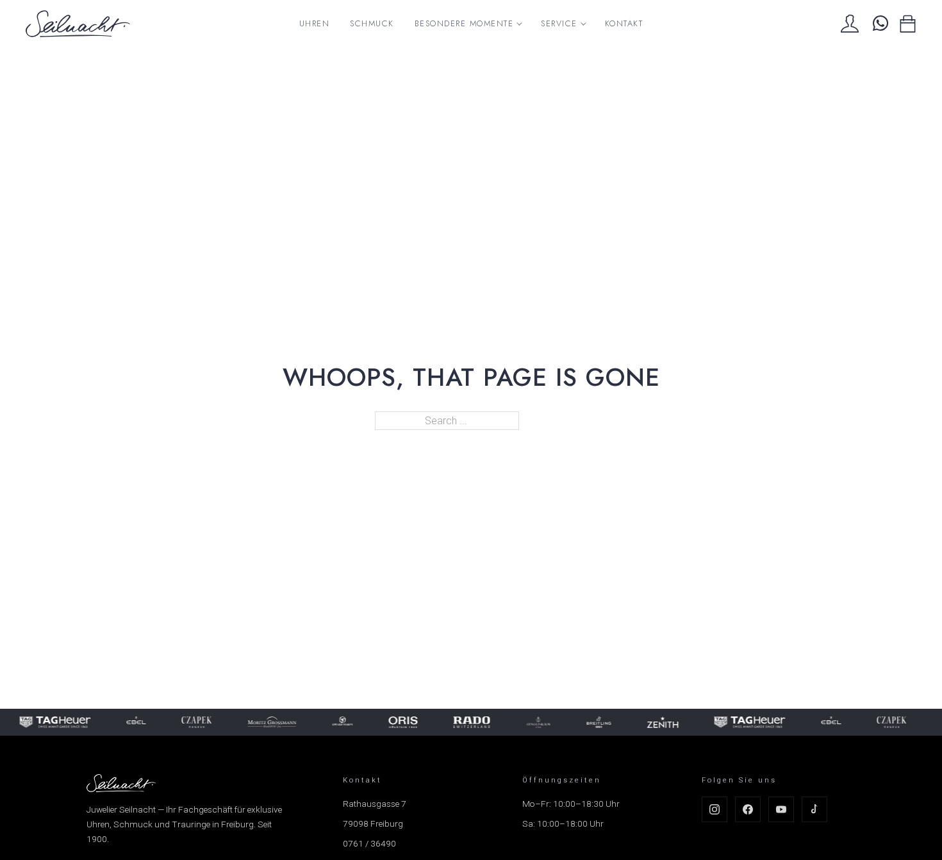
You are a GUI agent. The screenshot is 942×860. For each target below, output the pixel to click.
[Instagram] (714, 809)
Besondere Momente (464, 23)
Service (559, 23)
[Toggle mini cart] (907, 24)
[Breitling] (569, 722)
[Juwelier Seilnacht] (78, 23)
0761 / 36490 (369, 843)
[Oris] (373, 722)
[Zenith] (633, 722)
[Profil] (850, 24)
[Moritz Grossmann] (242, 722)
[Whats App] (879, 24)
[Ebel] (107, 722)
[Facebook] (748, 809)
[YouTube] (781, 809)
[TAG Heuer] (720, 722)
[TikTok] (814, 809)
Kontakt (624, 23)
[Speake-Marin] (312, 722)
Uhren (314, 23)
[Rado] (442, 722)
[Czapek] (167, 722)
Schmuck (372, 23)
